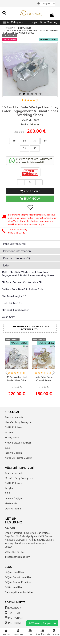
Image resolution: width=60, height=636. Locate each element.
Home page (6, 634)
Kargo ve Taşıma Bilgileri (18, 457)
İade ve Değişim (14, 452)
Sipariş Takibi (12, 437)
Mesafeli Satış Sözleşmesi (19, 422)
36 (24, 140)
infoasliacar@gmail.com (17, 556)
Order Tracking (48, 22)
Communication (54, 634)
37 (34, 140)
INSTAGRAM (15, 617)
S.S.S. (8, 447)
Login (34, 22)
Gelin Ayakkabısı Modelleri (19, 592)
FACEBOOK (14, 607)
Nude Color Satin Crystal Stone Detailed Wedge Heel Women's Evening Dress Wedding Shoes (43, 379)
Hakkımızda (11, 503)
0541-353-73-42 (14, 551)
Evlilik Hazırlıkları (14, 587)
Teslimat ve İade (14, 417)
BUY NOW (31, 199)
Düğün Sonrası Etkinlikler (18, 582)
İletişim (9, 432)
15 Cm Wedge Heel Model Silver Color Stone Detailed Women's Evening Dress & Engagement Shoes (17, 379)
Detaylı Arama (13, 508)
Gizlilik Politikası (13, 427)
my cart (30, 634)
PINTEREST (15, 623)
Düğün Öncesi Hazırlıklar (18, 577)
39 (24, 148)
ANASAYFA (10, 28)
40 (34, 148)
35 (14, 140)
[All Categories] (4, 22)
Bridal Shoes (24, 28)
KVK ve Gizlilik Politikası (18, 442)
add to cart (31, 191)
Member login (18, 634)
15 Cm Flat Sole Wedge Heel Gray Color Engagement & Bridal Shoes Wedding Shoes (30, 31)
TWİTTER (14, 612)
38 (45, 140)
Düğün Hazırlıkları (14, 572)
